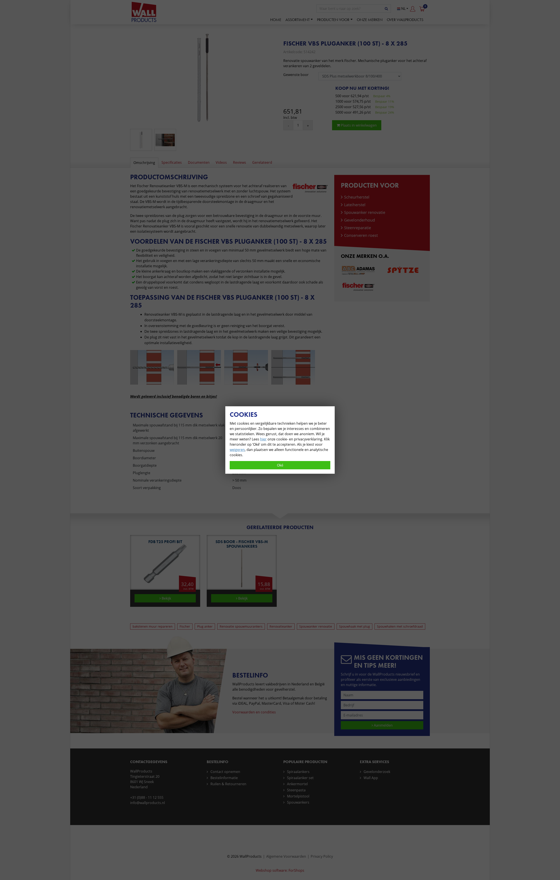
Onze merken (370, 19)
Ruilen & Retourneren (228, 783)
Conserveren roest (361, 235)
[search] (386, 8)
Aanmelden (383, 725)
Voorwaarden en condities (254, 712)
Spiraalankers (298, 771)
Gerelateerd (262, 162)
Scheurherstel (356, 197)
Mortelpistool (298, 796)
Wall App (371, 777)
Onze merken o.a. (365, 256)
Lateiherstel (355, 204)
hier (263, 439)
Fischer (185, 626)
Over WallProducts (405, 19)
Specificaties (171, 162)
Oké (280, 465)
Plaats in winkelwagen (358, 125)
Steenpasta (296, 790)
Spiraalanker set (300, 777)
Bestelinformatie (224, 777)
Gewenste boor (296, 74)
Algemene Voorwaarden (286, 856)
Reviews (239, 162)
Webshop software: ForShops (280, 870)
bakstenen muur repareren (153, 626)
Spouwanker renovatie (364, 212)
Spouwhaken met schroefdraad (400, 626)
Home (275, 19)
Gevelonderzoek (377, 771)
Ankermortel (297, 783)
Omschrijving (144, 162)
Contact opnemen (225, 771)
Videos (221, 162)
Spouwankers (298, 802)
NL (403, 8)
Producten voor (333, 19)
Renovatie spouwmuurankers (241, 626)
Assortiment (297, 19)
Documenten (199, 162)
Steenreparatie (357, 227)
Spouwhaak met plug (354, 626)
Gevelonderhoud (359, 220)
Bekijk (166, 598)
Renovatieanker (281, 626)
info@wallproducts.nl (147, 802)
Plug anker (205, 626)
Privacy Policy (322, 856)
